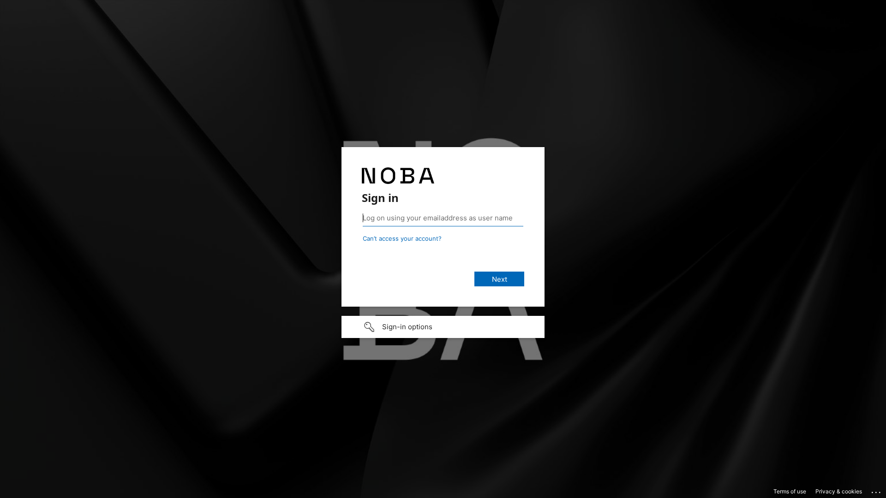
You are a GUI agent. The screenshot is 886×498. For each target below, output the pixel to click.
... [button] (876, 490)
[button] (443, 327)
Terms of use (789, 491)
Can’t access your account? (402, 238)
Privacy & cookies (838, 491)
